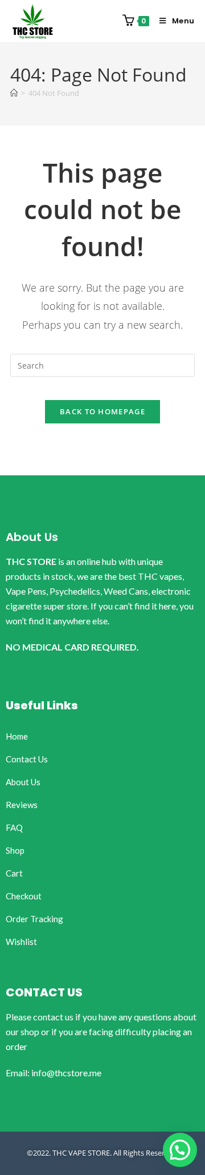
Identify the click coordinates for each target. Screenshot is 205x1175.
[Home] (14, 93)
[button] (180, 1150)
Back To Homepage (102, 411)
